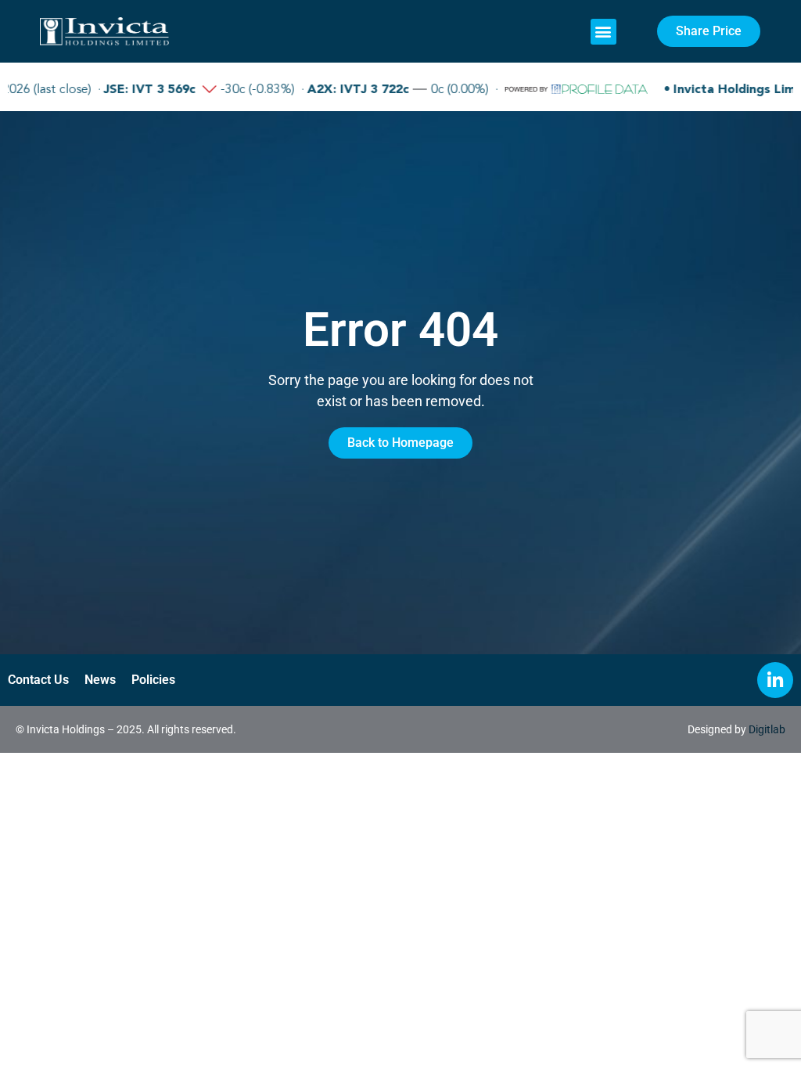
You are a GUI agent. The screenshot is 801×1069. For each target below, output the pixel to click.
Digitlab (767, 729)
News (100, 679)
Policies (153, 679)
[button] (603, 32)
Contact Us (38, 679)
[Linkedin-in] (775, 680)
